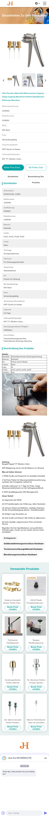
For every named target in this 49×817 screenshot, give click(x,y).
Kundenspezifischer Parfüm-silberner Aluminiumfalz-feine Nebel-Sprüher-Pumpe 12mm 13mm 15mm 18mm (13, 681)
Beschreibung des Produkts (36, 178)
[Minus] (45, 758)
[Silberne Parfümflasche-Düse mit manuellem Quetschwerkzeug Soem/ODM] (36, 706)
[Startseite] (24, 748)
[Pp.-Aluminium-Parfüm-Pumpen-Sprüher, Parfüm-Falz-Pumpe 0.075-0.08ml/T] (36, 666)
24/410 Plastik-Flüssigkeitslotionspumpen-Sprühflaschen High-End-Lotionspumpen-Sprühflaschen (36, 601)
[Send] (45, 813)
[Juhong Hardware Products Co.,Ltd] (10, 3)
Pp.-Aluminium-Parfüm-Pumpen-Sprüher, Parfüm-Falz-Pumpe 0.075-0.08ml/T (36, 681)
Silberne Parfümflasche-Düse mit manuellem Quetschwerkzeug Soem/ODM (36, 721)
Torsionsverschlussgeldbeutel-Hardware (23, 549)
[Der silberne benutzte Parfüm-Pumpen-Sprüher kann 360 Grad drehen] (12, 706)
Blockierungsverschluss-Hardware (20, 555)
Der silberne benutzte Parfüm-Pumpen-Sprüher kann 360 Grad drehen (12, 721)
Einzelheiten (13, 177)
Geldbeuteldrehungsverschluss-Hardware (24, 544)
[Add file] (3, 813)
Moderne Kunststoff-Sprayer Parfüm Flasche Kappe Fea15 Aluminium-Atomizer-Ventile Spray (12, 601)
